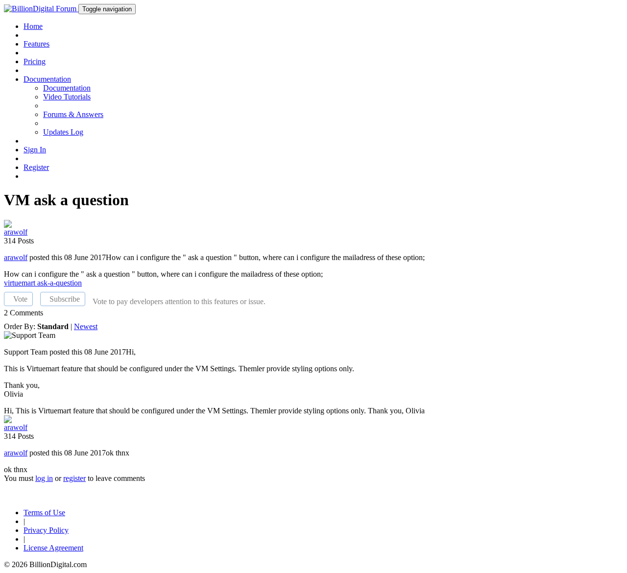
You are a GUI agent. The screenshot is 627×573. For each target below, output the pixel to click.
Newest (85, 326)
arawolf (15, 257)
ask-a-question (59, 283)
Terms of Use (44, 512)
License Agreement (53, 548)
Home (33, 26)
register (74, 478)
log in (44, 478)
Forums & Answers (73, 114)
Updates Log (63, 132)
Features (36, 44)
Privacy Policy (46, 530)
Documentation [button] (47, 79)
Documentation (67, 88)
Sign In (35, 149)
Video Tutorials (67, 97)
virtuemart (20, 283)
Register (36, 167)
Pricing (35, 61)
